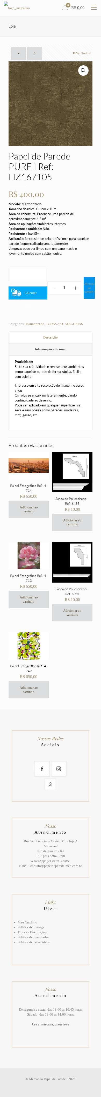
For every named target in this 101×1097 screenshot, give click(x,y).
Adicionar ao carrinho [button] (29, 509)
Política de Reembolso (33, 937)
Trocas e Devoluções (32, 932)
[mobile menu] (94, 7)
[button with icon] (42, 769)
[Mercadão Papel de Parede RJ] (17, 7)
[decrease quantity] (53, 288)
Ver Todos (83, 53)
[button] (83, 70)
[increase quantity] (75, 288)
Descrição (50, 337)
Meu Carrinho (27, 922)
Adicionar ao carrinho (89, 288)
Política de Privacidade (34, 942)
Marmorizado (34, 324)
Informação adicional (51, 349)
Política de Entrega (31, 927)
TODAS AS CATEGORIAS (64, 324)
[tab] (50, 338)
